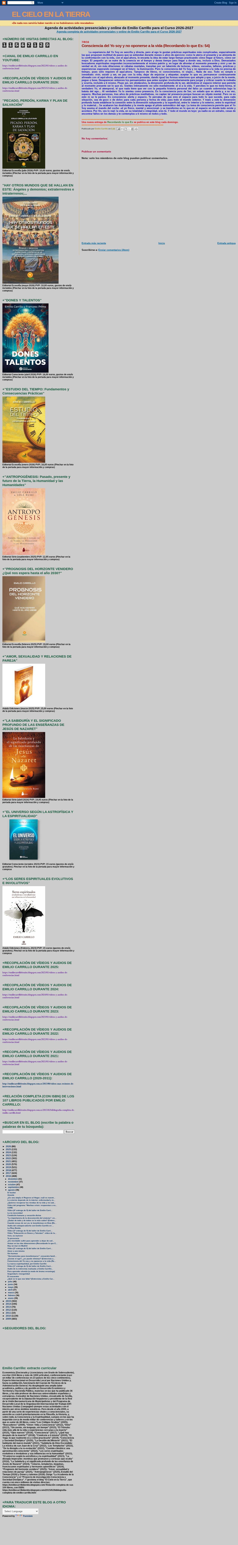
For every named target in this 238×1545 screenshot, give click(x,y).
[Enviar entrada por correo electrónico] (118, 129)
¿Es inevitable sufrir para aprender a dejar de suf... (30, 1241)
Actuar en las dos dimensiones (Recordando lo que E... (32, 1243)
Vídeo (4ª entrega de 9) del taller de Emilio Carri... (29, 1210)
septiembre (14, 1187)
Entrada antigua (226, 243)
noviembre (13, 1182)
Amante (10, 1195)
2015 (9, 1301)
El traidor (11, 1193)
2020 (9, 1164)
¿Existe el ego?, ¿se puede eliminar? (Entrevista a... (31, 1259)
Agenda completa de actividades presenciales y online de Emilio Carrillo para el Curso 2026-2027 (119, 31)
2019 (9, 1167)
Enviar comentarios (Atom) (113, 250)
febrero (12, 1295)
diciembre (13, 1179)
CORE (10, 1208)
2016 (9, 1176)
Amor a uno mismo (16, 1251)
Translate (28, 1516)
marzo (11, 1292)
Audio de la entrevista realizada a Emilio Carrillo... (30, 1269)
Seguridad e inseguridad (18, 1274)
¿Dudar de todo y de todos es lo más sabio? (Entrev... (31, 1220)
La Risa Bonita (14, 1228)
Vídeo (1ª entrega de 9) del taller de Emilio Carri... (29, 1266)
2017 (9, 1173)
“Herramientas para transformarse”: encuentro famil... (32, 1256)
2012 (9, 1310)
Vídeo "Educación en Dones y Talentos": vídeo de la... (32, 1233)
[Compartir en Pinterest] (136, 129)
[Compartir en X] (129, 129)
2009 (9, 1319)
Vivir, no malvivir (15, 1236)
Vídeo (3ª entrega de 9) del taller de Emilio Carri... (29, 1231)
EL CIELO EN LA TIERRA (51, 14)
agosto (11, 1190)
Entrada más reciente (94, 243)
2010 (9, 1316)
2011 (9, 1313)
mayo (11, 1287)
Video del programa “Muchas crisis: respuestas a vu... (32, 1205)
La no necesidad (14, 1213)
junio (11, 1284)
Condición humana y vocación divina (24, 1215)
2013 (9, 1307)
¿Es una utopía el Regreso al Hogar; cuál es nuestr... (31, 1198)
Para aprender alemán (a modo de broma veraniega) (31, 1271)
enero (11, 1298)
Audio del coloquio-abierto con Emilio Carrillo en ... (30, 1226)
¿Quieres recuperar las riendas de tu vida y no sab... (31, 1203)
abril (10, 1290)
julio (10, 1281)
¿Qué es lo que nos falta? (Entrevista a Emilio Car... (30, 1279)
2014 (9, 1304)
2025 (9, 1149)
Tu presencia (13, 1238)
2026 (9, 1146)
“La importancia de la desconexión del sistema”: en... (31, 1218)
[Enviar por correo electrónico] (122, 129)
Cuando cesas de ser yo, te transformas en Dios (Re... (32, 1223)
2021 (9, 1161)
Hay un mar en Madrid (17, 1246)
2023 (9, 1155)
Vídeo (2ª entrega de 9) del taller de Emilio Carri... (29, 1248)
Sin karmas (12, 1253)
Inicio (161, 243)
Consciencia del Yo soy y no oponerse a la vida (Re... (31, 1261)
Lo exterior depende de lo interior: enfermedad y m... (31, 1200)
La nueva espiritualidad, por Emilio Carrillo (26, 1264)
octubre (12, 1184)
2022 (9, 1158)
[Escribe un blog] (126, 129)
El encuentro (13, 1276)
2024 (9, 1152)
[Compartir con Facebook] (133, 129)
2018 (9, 1170)
